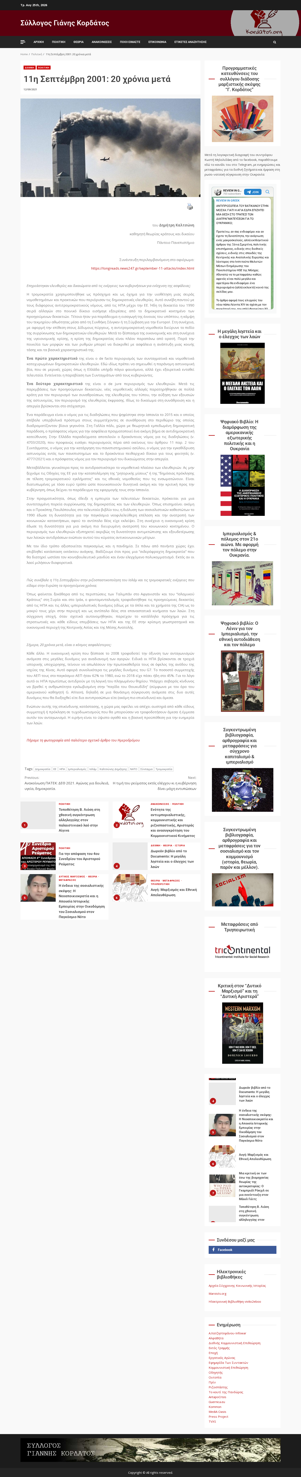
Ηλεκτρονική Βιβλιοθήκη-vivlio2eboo (235, 1301)
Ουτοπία (215, 1377)
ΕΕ (54, 769)
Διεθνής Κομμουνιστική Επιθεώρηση (234, 1343)
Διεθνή (29, 67)
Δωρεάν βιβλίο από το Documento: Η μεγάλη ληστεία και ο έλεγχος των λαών (130, 856)
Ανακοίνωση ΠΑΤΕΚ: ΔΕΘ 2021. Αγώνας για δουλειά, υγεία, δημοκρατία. (67, 783)
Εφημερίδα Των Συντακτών (228, 1363)
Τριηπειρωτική (160, 884)
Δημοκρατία (42, 769)
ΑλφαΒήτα (216, 1338)
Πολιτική (58, 42)
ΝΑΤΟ (133, 769)
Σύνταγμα (146, 769)
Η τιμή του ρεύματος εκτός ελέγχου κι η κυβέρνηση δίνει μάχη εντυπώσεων (154, 783)
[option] (242, 1097)
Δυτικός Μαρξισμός (72, 876)
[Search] (274, 42)
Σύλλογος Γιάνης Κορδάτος (64, 23)
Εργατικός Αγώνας (222, 1358)
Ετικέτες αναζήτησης (190, 42)
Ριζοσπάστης (218, 1387)
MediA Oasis (217, 1412)
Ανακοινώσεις (102, 42)
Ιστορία (180, 845)
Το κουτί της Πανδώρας (226, 1392)
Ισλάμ (92, 769)
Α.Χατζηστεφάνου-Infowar (227, 1333)
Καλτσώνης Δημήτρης (113, 769)
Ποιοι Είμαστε (130, 42)
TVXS (212, 1421)
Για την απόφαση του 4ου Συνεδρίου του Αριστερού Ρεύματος (38, 856)
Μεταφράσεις (67, 880)
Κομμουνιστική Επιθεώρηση (228, 1367)
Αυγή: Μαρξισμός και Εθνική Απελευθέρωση (130, 888)
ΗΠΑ (62, 769)
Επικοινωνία (157, 42)
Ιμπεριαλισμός (77, 769)
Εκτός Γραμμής (219, 1348)
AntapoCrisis (217, 1397)
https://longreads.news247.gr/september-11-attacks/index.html (142, 268)
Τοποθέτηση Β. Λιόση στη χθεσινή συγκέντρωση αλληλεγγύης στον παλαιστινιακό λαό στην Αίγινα (38, 815)
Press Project (218, 1416)
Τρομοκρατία (164, 769)
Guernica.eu (217, 1402)
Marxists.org (217, 1293)
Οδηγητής (216, 1372)
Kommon (215, 1407)
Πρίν (212, 1382)
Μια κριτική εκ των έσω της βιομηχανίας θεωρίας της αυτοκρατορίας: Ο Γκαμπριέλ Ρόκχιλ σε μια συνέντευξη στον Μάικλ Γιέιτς (222, 1156)
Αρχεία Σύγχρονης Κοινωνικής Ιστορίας (237, 1285)
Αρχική (39, 42)
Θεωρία (79, 42)
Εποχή (213, 1353)
